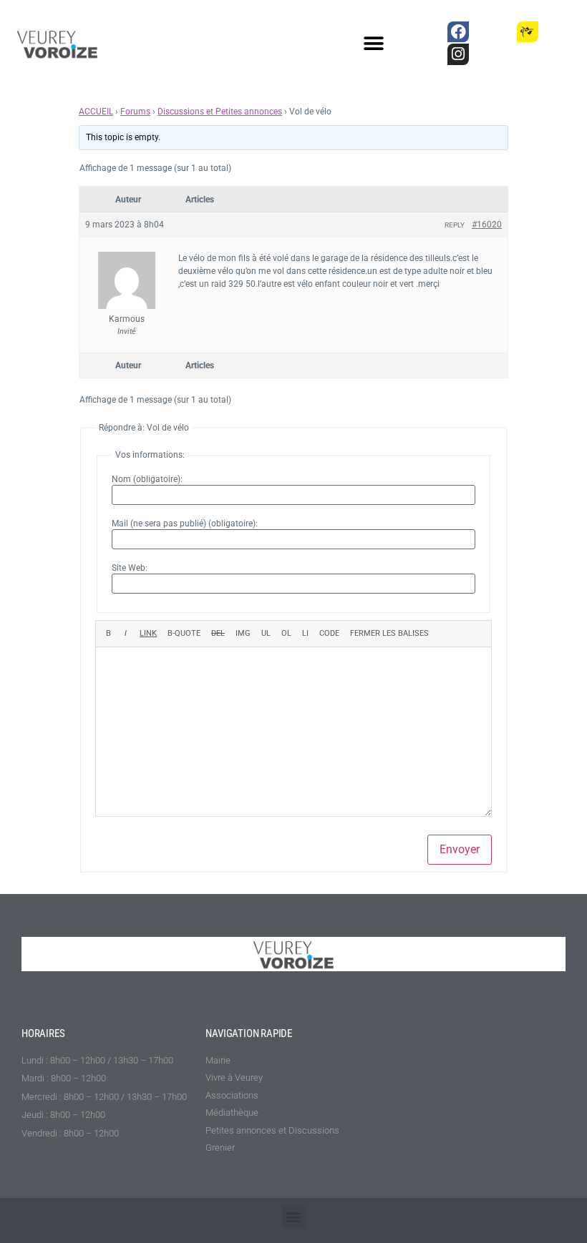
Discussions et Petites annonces (219, 112)
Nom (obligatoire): (147, 479)
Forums (135, 112)
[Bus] (492, 31)
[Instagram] (457, 54)
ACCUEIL (96, 112)
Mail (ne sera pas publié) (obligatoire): (185, 523)
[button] (374, 44)
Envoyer (460, 849)
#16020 (487, 225)
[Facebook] (457, 31)
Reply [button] (455, 225)
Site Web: (129, 568)
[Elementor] (562, 31)
